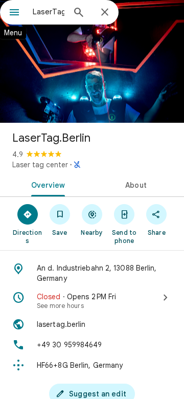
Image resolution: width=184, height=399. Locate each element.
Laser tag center (40, 164)
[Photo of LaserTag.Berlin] (92, 61)
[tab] (46, 184)
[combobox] (48, 12)
